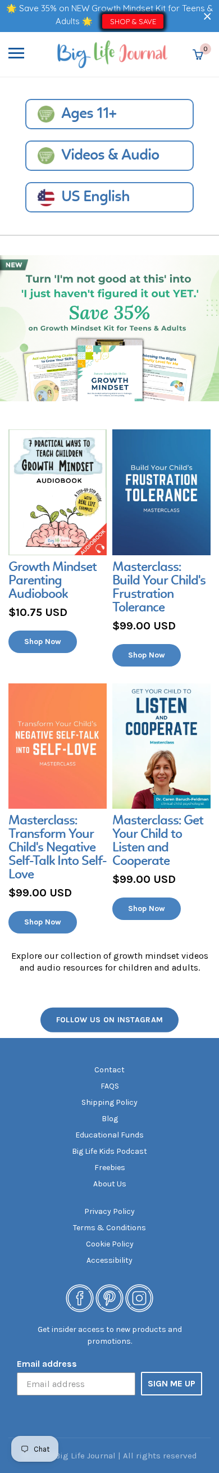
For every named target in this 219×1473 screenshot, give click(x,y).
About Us (109, 1184)
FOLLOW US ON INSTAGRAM (109, 1020)
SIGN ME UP (171, 1383)
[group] (58, 541)
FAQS (110, 1086)
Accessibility (109, 1260)
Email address (47, 1363)
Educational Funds (109, 1135)
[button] (207, 16)
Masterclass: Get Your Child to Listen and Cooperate (157, 841)
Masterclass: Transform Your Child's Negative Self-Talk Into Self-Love (57, 848)
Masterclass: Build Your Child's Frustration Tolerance (159, 588)
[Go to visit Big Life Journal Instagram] (139, 1297)
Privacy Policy (109, 1211)
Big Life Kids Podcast (109, 1151)
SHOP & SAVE (133, 21)
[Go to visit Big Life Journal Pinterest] (109, 1297)
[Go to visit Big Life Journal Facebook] (80, 1297)
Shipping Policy (109, 1102)
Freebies (109, 1167)
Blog (110, 1118)
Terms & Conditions (109, 1227)
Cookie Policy (110, 1244)
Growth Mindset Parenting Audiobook (52, 581)
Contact (109, 1070)
